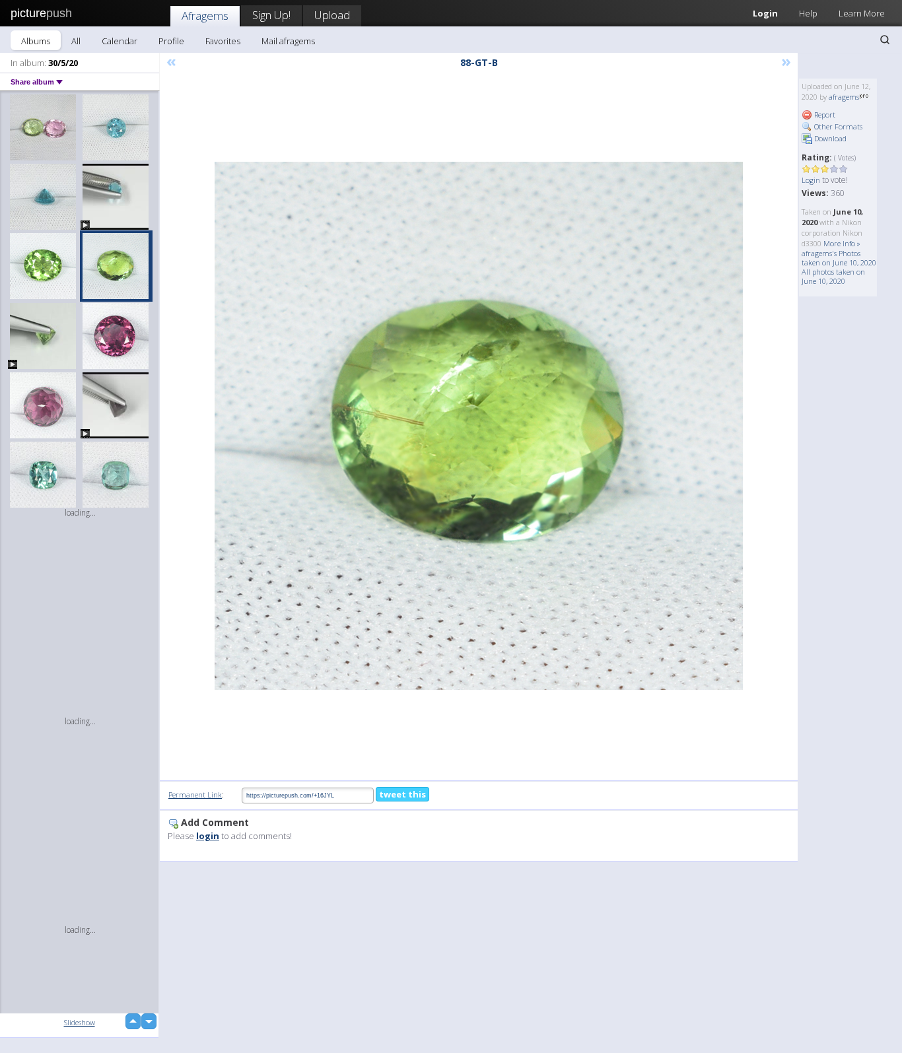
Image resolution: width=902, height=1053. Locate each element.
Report (823, 114)
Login (765, 13)
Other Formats (837, 126)
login (207, 836)
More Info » (841, 243)
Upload (332, 14)
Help (808, 13)
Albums (35, 41)
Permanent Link (195, 794)
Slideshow (79, 1022)
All (76, 41)
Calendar (119, 41)
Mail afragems (288, 41)
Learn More (862, 13)
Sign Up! (271, 14)
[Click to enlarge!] (479, 426)
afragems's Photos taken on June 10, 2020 (839, 257)
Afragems (205, 15)
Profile (171, 41)
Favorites (222, 41)
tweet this (402, 794)
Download (829, 138)
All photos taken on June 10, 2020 (833, 276)
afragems (844, 97)
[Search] (884, 39)
